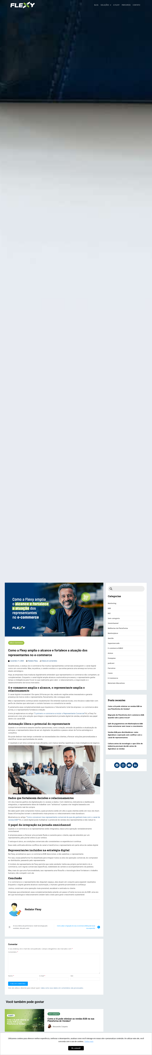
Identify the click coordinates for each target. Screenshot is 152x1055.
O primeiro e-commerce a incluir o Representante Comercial (59, 713)
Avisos (110, 653)
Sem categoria (54, 1014)
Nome (11, 976)
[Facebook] (117, 765)
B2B (11, 643)
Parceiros (126, 5)
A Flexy (116, 5)
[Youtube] (129, 765)
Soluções (105, 5)
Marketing (112, 603)
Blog (96, 5)
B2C (109, 613)
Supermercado (114, 643)
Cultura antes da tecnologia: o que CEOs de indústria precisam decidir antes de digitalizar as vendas (125, 746)
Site (72, 976)
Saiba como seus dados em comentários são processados (62, 988)
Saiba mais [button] (88, 1041)
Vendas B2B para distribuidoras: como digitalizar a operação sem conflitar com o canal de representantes (125, 735)
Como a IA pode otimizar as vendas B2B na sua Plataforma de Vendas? (71, 1019)
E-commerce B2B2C (115, 648)
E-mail (42, 976)
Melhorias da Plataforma (118, 628)
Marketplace (113, 633)
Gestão (111, 638)
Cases (110, 673)
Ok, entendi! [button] (76, 1048)
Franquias (112, 658)
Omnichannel (113, 623)
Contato (136, 5)
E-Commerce (18, 643)
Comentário (13, 952)
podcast (111, 663)
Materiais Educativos (116, 683)
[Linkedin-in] (135, 765)
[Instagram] (123, 765)
